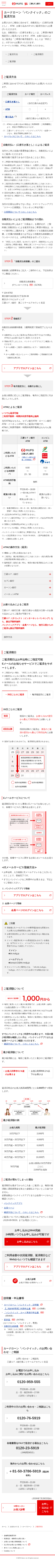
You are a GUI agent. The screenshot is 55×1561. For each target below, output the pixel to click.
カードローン (27, 1527)
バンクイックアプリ (13, 1203)
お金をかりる (14, 1527)
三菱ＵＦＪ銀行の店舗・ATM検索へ (29, 458)
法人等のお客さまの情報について (15, 1545)
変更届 (14, 1320)
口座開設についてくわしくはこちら (20, 212)
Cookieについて (9, 1551)
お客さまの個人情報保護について (15, 1542)
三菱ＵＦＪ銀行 (34, 4)
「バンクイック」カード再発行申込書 (21, 1314)
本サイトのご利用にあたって (14, 1548)
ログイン (50, 4)
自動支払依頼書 (19, 1326)
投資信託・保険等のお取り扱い (14, 1538)
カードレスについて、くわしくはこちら (22, 136)
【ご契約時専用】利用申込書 (25, 1309)
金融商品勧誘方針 (10, 1535)
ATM (7, 109)
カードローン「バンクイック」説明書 (21, 1305)
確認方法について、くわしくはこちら (21, 1044)
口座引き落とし (12, 102)
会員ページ (9, 1208)
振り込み (9, 117)
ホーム (4, 1527)
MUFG (17, 4)
